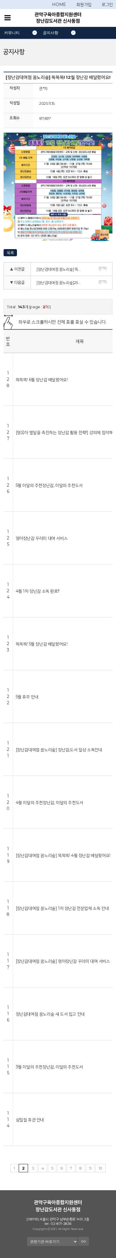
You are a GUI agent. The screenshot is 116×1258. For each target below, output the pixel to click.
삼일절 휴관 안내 (30, 1119)
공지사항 (50, 32)
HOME (59, 4)
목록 (10, 252)
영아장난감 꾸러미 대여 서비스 (42, 538)
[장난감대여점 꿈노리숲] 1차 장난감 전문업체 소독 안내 (62, 908)
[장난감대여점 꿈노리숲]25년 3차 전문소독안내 (61, 282)
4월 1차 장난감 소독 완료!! (37, 590)
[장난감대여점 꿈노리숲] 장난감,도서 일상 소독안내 (59, 749)
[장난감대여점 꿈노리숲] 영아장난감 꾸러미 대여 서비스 (63, 961)
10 (100, 1168)
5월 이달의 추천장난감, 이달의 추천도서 (49, 485)
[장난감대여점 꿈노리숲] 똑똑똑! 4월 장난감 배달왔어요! (63, 855)
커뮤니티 (12, 32)
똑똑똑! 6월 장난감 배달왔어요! (42, 379)
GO (83, 1241)
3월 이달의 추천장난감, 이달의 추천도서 (49, 1066)
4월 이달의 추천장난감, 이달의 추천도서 (49, 802)
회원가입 (83, 4)
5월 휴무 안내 (27, 696)
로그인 (107, 4)
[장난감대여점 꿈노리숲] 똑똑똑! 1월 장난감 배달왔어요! (61, 269)
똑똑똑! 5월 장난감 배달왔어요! (42, 643)
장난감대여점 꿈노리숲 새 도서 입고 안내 (50, 1013)
